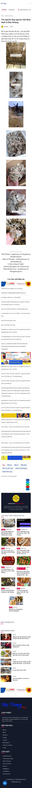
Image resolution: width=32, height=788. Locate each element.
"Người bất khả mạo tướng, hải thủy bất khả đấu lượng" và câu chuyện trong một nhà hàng (22, 662)
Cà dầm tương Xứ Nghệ (8, 758)
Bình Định (23, 465)
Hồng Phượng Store (7, 756)
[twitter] (28, 482)
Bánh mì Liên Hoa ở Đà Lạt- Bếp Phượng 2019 (21, 646)
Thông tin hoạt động (7, 745)
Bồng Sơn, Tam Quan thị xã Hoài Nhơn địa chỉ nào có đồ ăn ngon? (21, 654)
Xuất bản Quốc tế (6, 773)
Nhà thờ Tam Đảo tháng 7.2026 (8, 320)
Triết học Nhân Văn (7, 763)
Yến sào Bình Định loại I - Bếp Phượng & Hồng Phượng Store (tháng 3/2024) (7, 533)
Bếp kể (16, 465)
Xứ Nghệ (5, 737)
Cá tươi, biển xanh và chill (19, 670)
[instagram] (11, 785)
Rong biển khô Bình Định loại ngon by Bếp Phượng (7, 591)
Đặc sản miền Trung (8, 468)
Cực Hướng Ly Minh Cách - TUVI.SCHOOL (11, 297)
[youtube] (13, 785)
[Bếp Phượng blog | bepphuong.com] (4, 4)
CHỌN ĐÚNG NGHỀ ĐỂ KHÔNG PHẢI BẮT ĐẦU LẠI (13, 293)
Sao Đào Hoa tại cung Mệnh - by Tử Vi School (11, 288)
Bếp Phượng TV (6, 742)
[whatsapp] (28, 484)
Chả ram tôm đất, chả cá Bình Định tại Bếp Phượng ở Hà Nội (8, 552)
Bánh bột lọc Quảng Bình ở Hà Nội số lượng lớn (16, 610)
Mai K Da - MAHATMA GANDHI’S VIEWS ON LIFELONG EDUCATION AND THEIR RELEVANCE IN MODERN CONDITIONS (14, 346)
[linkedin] (28, 489)
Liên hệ (4, 747)
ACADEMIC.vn (6, 771)
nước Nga (5, 740)
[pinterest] (28, 487)
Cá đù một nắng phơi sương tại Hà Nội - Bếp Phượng (22, 592)
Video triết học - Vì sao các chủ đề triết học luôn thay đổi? (15, 426)
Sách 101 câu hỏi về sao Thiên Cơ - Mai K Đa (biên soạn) (14, 309)
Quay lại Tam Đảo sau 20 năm (8, 325)
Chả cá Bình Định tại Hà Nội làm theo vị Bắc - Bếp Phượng (23, 533)
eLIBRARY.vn (6, 768)
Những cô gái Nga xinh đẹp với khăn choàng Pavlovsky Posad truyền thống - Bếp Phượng (22, 637)
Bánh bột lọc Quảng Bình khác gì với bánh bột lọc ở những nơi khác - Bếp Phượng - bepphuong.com (23, 573)
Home (2, 15)
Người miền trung (9, 15)
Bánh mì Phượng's (7, 761)
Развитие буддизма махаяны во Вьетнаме (21, 679)
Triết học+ (5, 766)
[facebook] (28, 480)
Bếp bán (10, 465)
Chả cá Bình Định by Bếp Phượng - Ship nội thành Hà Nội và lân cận (23, 552)
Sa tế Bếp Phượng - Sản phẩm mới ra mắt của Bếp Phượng (7, 571)
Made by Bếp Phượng (21, 468)
